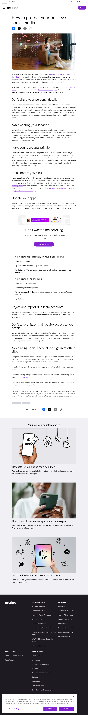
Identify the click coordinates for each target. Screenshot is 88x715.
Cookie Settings (14, 709)
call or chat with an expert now (26, 385)
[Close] (73, 696)
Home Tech (26, 403)
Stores (73, 2)
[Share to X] (19, 28)
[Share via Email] (25, 28)
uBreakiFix (11, 2)
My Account (82, 2)
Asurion (4, 2)
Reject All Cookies (50, 709)
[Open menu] (4, 7)
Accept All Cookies (66, 709)
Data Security (16, 403)
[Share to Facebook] (13, 28)
